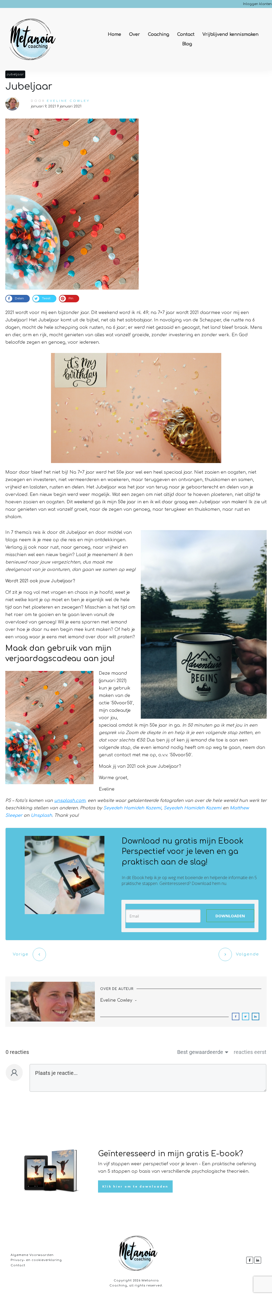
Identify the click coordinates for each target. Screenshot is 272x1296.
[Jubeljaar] (72, 204)
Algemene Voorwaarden (32, 1255)
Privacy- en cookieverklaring (36, 1260)
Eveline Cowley (68, 101)
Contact (18, 1265)
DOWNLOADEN (230, 915)
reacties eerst (250, 1052)
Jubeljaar (15, 74)
